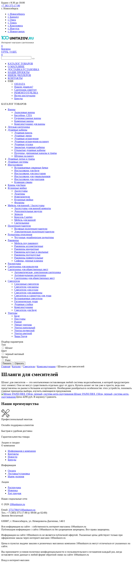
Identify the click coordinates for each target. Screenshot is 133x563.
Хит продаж (14, 493)
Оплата (12, 470)
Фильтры (19, 202)
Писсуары (19, 318)
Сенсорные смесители (26, 284)
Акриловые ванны (24, 112)
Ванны (11, 109)
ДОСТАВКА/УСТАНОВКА (23, 69)
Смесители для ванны (26, 286)
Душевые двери (23, 135)
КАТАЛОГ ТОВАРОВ (20, 63)
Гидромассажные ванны (27, 118)
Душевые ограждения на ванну (31, 141)
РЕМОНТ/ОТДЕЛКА (26, 92)
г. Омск (12, 19)
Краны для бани (17, 185)
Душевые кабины (17, 129)
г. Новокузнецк (16, 31)
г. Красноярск (15, 25)
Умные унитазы (23, 324)
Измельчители (22, 196)
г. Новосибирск (16, 14)
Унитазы (12, 313)
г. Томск (12, 22)
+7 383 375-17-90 (10, 5)
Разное (18, 321)
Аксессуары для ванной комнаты (32, 208)
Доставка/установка (19, 473)
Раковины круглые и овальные (31, 252)
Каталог (16, 366)
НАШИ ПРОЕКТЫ (19, 72)
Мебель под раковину (26, 243)
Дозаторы (19, 193)
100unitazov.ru (17, 504)
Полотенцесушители (19, 225)
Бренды (18, 98)
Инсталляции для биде (26, 170)
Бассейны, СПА (23, 115)
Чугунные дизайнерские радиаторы (34, 237)
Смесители (14, 281)
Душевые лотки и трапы (21, 159)
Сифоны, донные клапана (28, 260)
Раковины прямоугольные (28, 257)
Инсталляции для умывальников (32, 176)
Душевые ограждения (26, 138)
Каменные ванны (24, 121)
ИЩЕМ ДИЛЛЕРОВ (19, 75)
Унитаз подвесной (24, 330)
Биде (17, 316)
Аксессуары (21, 190)
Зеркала (18, 214)
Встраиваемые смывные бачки (31, 167)
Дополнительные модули (28, 211)
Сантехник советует (25, 89)
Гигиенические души (26, 301)
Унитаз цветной (23, 333)
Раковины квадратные (26, 249)
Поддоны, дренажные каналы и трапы (35, 153)
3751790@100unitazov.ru (22, 509)
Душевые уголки (23, 144)
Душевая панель (23, 132)
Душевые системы (18, 161)
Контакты (13, 454)
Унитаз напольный (24, 327)
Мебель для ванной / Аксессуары (26, 205)
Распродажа (14, 263)
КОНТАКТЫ (15, 78)
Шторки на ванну (24, 156)
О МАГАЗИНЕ (16, 66)
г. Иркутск (13, 28)
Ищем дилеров (16, 476)
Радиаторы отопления (20, 234)
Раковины (13, 240)
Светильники (21, 222)
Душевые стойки (23, 304)
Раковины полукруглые (27, 254)
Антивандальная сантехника (30, 275)
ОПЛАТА (19, 84)
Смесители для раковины (28, 292)
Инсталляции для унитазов (29, 179)
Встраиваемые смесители (28, 298)
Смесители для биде (25, 310)
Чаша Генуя (20, 336)
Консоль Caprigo (23, 217)
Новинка (13, 490)
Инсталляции (15, 164)
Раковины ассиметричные (28, 246)
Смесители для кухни (26, 289)
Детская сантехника (19, 127)
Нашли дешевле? (23, 86)
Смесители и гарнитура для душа (32, 295)
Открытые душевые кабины (29, 150)
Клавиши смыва (23, 182)
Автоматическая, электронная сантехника (37, 272)
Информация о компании (22, 451)
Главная (5, 366)
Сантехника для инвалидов (23, 266)
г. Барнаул (13, 17)
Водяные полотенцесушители (30, 228)
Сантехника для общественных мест (28, 269)
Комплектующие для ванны (29, 124)
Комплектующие (23, 307)
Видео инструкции (24, 95)
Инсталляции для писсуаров (30, 173)
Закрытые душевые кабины (29, 147)
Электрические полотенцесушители (34, 231)
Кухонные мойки (17, 188)
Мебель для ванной (25, 220)
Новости (12, 456)
